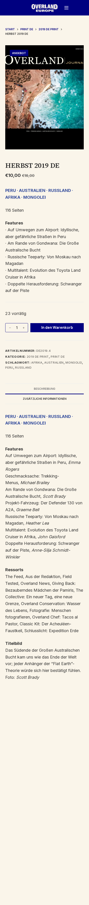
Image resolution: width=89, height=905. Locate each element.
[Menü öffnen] (66, 8)
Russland (23, 367)
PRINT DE (58, 356)
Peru (9, 367)
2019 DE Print (38, 356)
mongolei (73, 362)
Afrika (36, 362)
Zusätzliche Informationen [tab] (44, 398)
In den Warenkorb (57, 327)
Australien (54, 362)
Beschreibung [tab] (44, 388)
